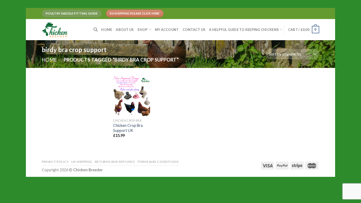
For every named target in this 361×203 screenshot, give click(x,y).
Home (49, 60)
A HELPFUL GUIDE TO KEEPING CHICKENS (244, 29)
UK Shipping (81, 162)
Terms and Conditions (157, 162)
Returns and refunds (115, 162)
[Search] (96, 30)
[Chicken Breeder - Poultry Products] (64, 30)
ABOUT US (125, 29)
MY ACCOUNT (167, 29)
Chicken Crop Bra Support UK (128, 128)
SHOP (142, 29)
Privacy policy (55, 162)
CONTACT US (194, 29)
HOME (106, 29)
